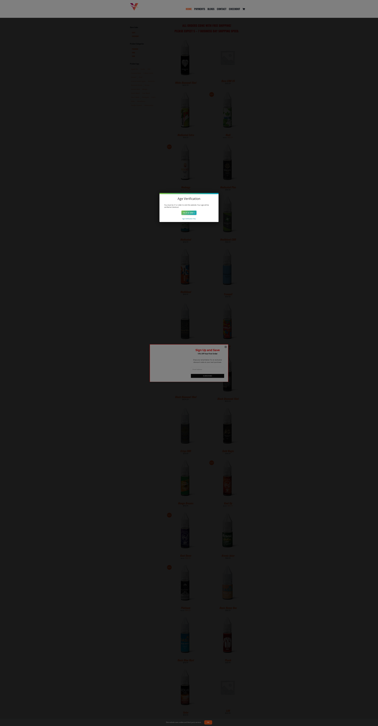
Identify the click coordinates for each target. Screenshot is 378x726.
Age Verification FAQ (189, 219)
